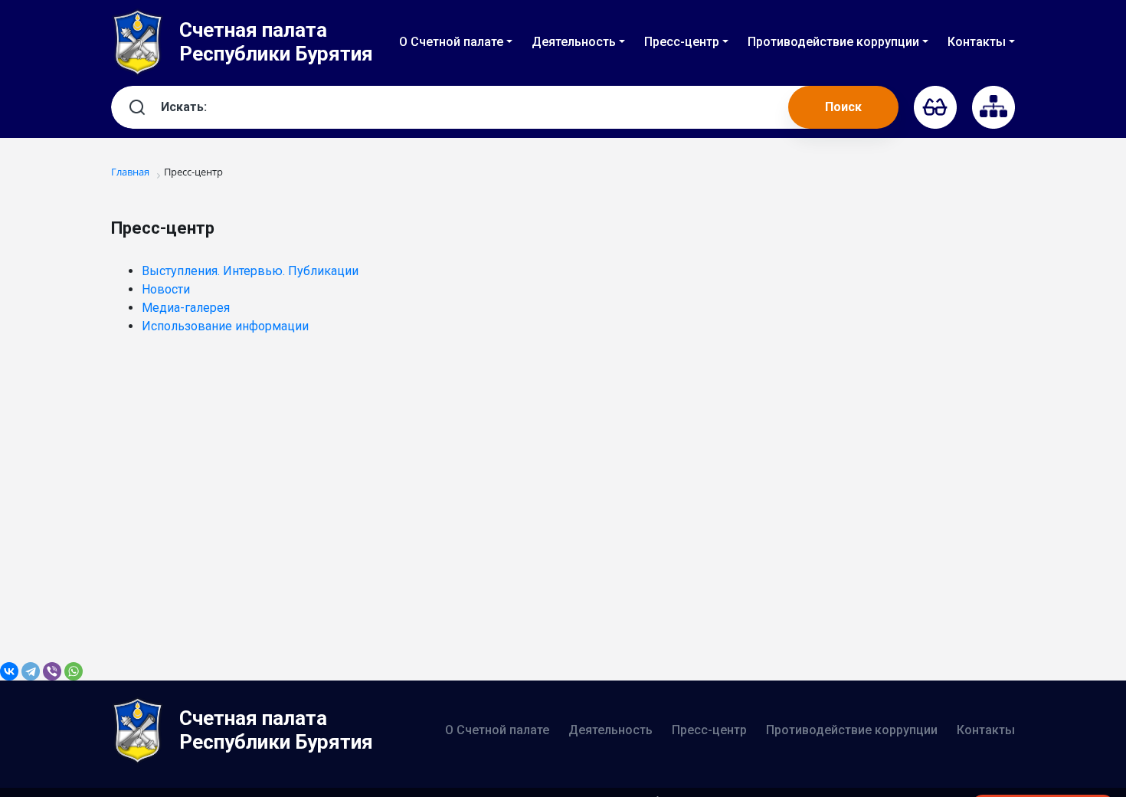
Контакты (986, 730)
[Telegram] (30, 671)
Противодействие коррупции (852, 730)
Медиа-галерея (186, 307)
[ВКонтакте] (9, 671)
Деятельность (610, 730)
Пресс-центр (709, 730)
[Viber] (52, 671)
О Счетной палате (497, 730)
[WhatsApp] (73, 671)
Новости (166, 289)
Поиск (843, 107)
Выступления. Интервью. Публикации (250, 271)
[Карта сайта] (993, 107)
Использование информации (225, 326)
